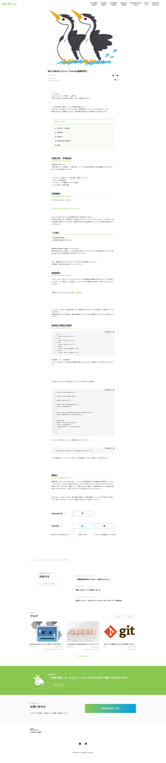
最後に (59, 147)
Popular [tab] (130, 618)
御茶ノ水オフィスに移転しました (88, 591)
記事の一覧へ (83, 536)
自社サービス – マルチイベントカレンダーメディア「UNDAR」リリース (99, 602)
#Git (104, 648)
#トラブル (33, 648)
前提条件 (60, 138)
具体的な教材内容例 (63, 142)
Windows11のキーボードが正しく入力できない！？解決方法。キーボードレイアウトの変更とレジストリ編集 (46, 646)
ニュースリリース (90, 577)
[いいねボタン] (115, 81)
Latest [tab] (117, 618)
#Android (51, 77)
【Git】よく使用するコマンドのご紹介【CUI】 (118, 646)
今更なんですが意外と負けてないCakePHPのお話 (67, 536)
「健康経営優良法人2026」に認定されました (93, 581)
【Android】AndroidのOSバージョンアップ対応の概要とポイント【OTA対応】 (83, 646)
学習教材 (60, 134)
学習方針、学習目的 (63, 130)
